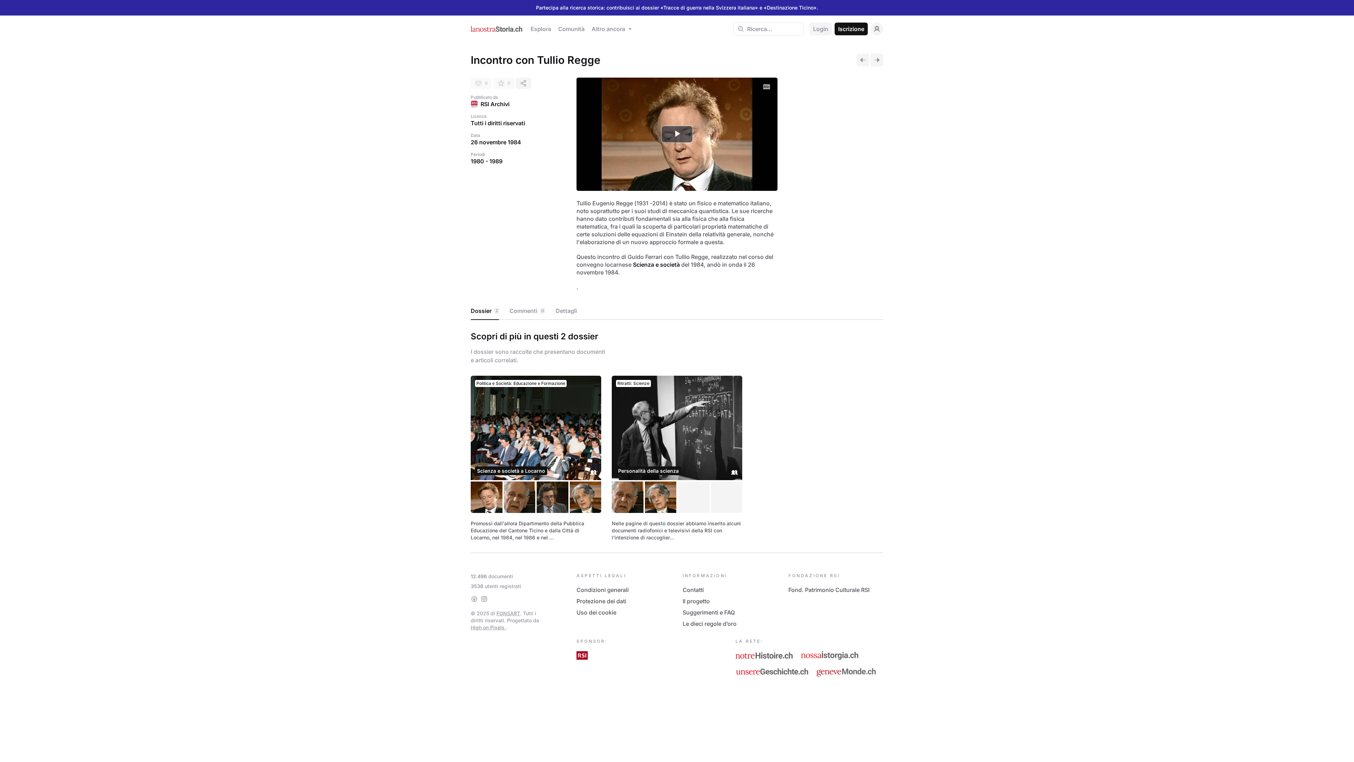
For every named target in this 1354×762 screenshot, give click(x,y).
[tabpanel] (677, 435)
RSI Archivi (495, 104)
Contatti (693, 589)
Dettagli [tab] (566, 310)
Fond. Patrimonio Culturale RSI (829, 589)
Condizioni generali (603, 589)
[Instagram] (484, 599)
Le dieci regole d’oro (710, 623)
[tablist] (677, 311)
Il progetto (696, 601)
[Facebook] (474, 599)
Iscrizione (851, 28)
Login (820, 28)
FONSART (508, 613)
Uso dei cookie (596, 612)
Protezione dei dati (601, 601)
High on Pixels (488, 627)
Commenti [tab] (527, 310)
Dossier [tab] (484, 310)
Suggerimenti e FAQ (709, 612)
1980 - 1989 (486, 161)
